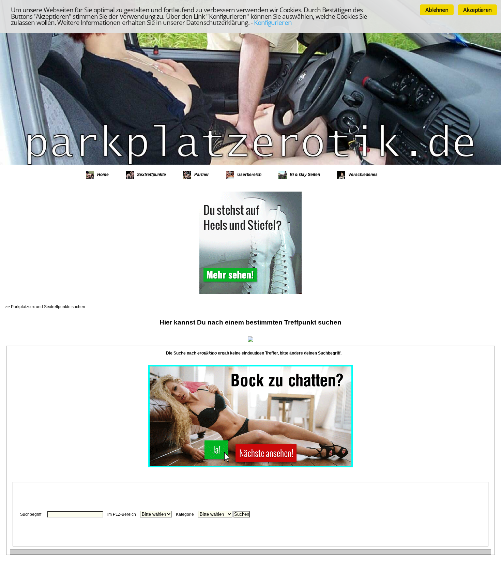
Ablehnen (436, 10)
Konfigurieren (273, 22)
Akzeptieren (477, 10)
